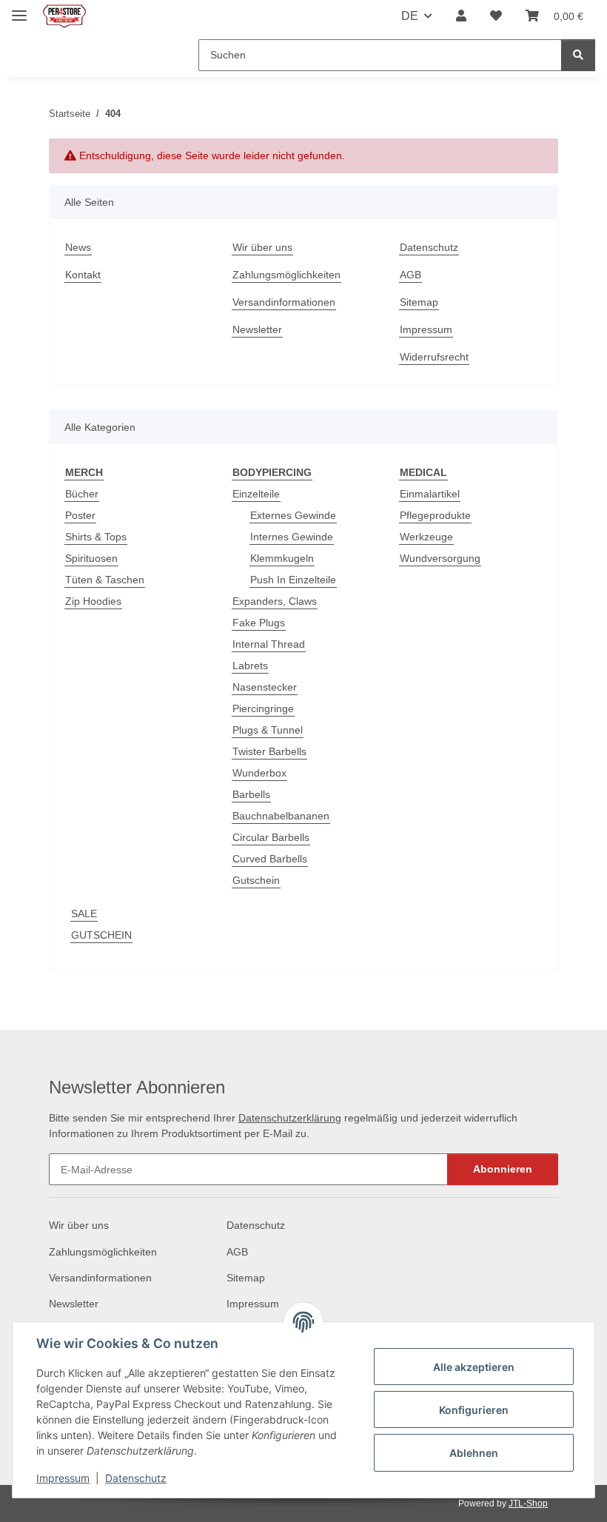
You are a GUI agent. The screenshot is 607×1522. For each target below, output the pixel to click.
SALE (84, 913)
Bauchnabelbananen (280, 816)
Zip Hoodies (93, 601)
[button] (461, 16)
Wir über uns (262, 247)
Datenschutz (136, 1478)
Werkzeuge (426, 537)
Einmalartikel (430, 494)
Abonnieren (502, 1169)
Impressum (63, 1478)
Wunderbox (259, 773)
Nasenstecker (264, 687)
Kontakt (83, 275)
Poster (80, 515)
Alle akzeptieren (473, 1367)
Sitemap (419, 302)
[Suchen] (578, 55)
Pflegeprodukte (435, 515)
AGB (410, 275)
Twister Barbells (269, 751)
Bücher (81, 494)
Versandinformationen (283, 302)
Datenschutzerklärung (289, 1118)
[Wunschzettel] (496, 16)
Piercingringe (263, 708)
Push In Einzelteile (293, 580)
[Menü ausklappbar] (19, 9)
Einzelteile (256, 494)
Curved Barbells (269, 859)
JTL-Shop (528, 1503)
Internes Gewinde (291, 537)
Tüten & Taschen (104, 580)
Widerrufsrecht (434, 357)
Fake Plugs (258, 622)
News (78, 247)
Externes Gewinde (293, 515)
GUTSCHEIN (101, 935)
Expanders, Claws (274, 601)
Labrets (250, 665)
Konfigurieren (474, 1410)
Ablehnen (473, 1452)
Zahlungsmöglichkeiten (286, 275)
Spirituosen (91, 558)
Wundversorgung (440, 558)
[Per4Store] (64, 16)
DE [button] (409, 16)
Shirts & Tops (96, 537)
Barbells (251, 794)
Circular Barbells (270, 837)
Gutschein (256, 880)
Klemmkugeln (282, 558)
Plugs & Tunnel (267, 730)
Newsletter (257, 329)
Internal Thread (268, 644)
